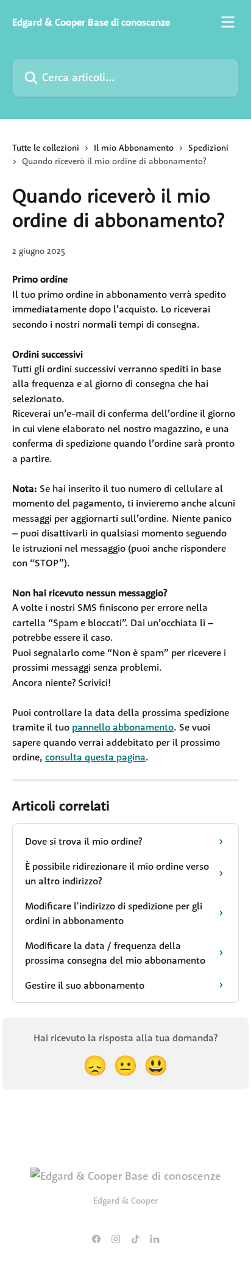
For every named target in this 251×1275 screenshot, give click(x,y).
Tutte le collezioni (45, 147)
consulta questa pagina (95, 757)
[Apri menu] (228, 22)
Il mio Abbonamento (134, 147)
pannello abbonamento (123, 727)
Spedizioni (208, 147)
